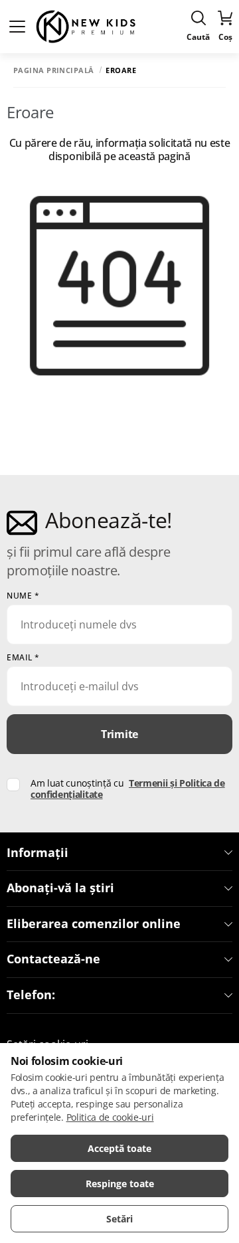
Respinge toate (120, 1183)
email (23, 657)
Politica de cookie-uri (110, 1117)
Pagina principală (53, 70)
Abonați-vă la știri (60, 888)
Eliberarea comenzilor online (94, 924)
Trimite (119, 734)
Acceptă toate (119, 1148)
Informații (37, 853)
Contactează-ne (53, 959)
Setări (119, 1218)
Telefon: (31, 995)
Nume (23, 596)
